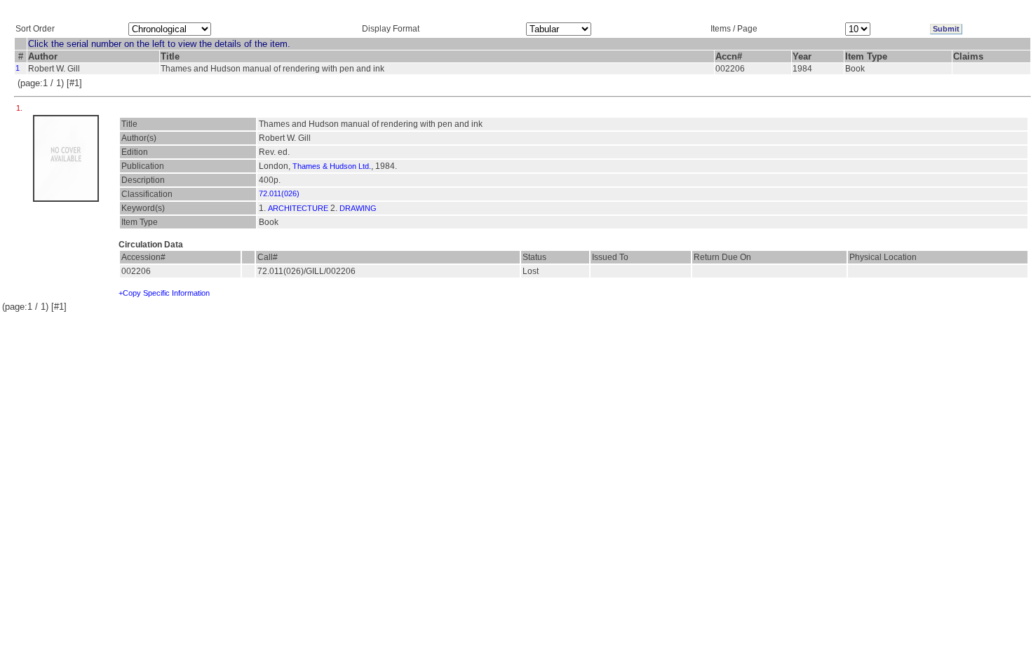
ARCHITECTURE (298, 208)
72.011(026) (279, 193)
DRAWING (358, 208)
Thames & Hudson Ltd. (331, 166)
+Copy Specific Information (164, 293)
